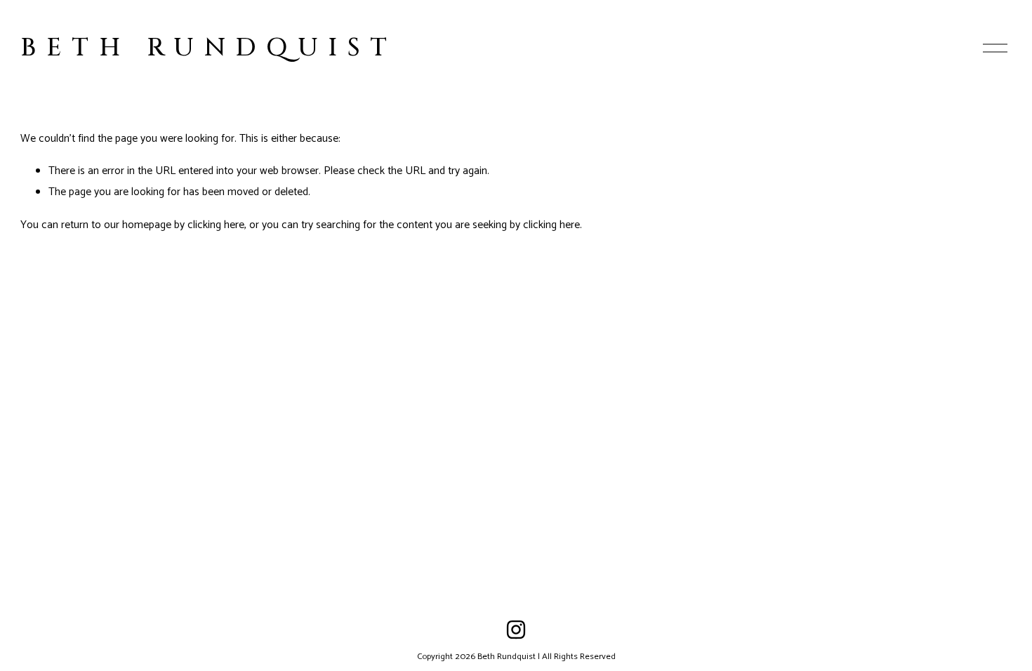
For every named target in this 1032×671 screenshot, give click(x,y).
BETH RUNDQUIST (208, 48)
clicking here (215, 225)
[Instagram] (516, 629)
